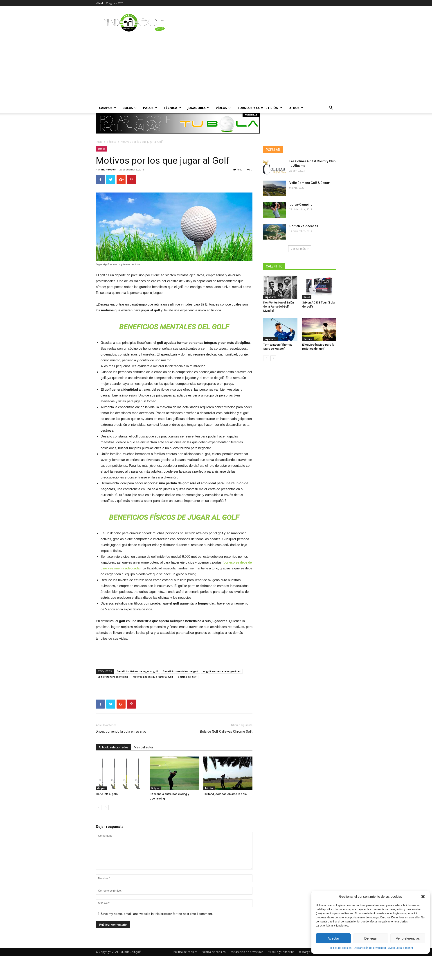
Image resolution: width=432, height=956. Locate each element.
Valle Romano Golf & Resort (309, 183)
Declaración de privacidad (370, 947)
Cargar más (298, 249)
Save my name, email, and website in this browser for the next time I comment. (157, 913)
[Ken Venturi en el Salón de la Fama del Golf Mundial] (280, 287)
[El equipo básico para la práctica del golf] (319, 329)
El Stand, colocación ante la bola (225, 794)
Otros (293, 108)
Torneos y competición (257, 108)
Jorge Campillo (301, 204)
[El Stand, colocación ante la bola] (227, 773)
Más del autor (143, 747)
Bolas (128, 108)
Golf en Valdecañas (303, 226)
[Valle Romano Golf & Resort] (274, 188)
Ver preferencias (408, 938)
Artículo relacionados (113, 747)
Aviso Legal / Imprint (400, 947)
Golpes (101, 788)
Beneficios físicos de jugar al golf (137, 671)
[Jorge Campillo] (274, 210)
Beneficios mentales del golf (180, 671)
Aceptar (333, 938)
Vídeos (221, 108)
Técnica (170, 108)
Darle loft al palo (107, 794)
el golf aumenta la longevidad (222, 671)
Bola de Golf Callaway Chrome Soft (226, 731)
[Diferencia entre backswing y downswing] (174, 773)
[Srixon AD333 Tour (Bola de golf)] (319, 287)
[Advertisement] (216, 68)
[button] (423, 896)
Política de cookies (339, 947)
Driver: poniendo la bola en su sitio (121, 731)
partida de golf (187, 676)
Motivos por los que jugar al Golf (153, 676)
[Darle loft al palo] (120, 773)
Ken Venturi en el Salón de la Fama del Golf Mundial (278, 306)
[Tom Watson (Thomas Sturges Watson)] (280, 329)
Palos (148, 108)
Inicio (99, 142)
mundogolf (108, 169)
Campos (105, 108)
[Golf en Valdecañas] (274, 232)
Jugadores (196, 108)
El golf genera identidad (113, 676)
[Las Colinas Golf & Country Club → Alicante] (274, 167)
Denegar (370, 938)
